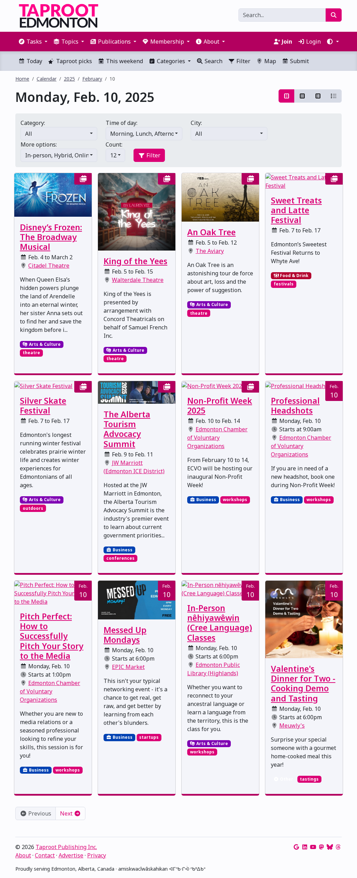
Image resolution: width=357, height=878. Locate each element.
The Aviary (210, 251)
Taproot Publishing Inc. (66, 847)
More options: (39, 144)
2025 (69, 78)
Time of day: (121, 123)
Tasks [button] (34, 41)
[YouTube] (313, 847)
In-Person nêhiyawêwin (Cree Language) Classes (219, 622)
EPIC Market (128, 667)
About (23, 855)
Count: (114, 144)
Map (269, 61)
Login (313, 41)
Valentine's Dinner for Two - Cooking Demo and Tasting (303, 683)
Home (22, 78)
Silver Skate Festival (43, 405)
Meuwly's (292, 725)
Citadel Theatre (48, 265)
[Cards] (287, 96)
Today (33, 61)
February (92, 78)
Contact (45, 855)
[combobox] (59, 133)
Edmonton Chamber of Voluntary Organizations (217, 437)
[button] (333, 42)
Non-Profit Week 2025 (219, 405)
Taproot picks (73, 61)
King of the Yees (135, 261)
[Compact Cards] (302, 96)
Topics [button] (70, 41)
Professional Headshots (295, 405)
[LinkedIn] (304, 847)
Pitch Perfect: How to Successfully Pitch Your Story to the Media (51, 636)
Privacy (96, 855)
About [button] (211, 41)
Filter (242, 61)
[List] (334, 96)
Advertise (71, 855)
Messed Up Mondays (125, 634)
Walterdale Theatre (138, 280)
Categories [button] (171, 61)
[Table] (318, 96)
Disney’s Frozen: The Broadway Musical (51, 237)
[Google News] (296, 847)
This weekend (124, 61)
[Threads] (338, 847)
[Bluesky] (329, 847)
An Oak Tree (211, 232)
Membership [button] (167, 41)
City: (196, 123)
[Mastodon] (321, 847)
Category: (33, 123)
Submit (299, 61)
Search (212, 61)
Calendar (46, 78)
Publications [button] (114, 41)
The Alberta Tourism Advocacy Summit (127, 429)
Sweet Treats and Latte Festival (296, 210)
